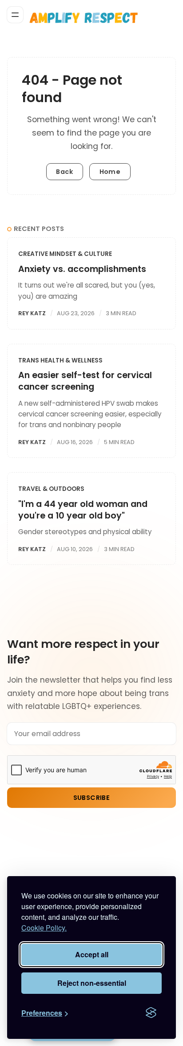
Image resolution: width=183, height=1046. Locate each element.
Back (64, 171)
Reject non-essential (91, 983)
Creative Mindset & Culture (65, 254)
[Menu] (15, 15)
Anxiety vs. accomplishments (82, 269)
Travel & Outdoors (51, 489)
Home (110, 171)
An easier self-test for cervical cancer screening (85, 381)
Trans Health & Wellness (60, 360)
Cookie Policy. (44, 927)
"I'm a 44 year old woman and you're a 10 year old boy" (82, 510)
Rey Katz (32, 313)
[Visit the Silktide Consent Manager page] (151, 1013)
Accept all (91, 954)
